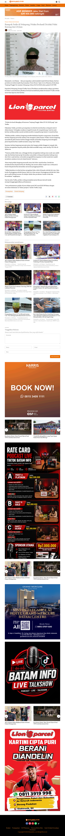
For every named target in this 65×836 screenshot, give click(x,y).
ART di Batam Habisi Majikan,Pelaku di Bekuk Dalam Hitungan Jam (11, 216)
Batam (6, 22)
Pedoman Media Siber (37, 828)
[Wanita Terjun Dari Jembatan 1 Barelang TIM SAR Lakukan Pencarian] (51, 208)
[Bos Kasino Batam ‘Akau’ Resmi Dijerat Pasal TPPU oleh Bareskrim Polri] (18, 568)
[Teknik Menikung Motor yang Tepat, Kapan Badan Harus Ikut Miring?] (18, 427)
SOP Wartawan (25, 828)
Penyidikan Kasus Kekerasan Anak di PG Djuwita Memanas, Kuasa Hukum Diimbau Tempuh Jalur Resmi (46, 437)
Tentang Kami (16, 828)
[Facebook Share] (46, 196)
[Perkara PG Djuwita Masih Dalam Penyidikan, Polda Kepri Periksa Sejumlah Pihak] (32, 208)
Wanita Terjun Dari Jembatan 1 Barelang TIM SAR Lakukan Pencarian (51, 216)
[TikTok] (38, 823)
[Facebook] (27, 823)
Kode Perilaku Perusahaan (52, 828)
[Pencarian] (59, 2)
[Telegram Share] (56, 196)
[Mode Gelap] (57, 2)
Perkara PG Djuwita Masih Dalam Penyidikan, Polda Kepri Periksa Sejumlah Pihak (32, 216)
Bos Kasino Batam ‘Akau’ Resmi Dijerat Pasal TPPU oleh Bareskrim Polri (17, 578)
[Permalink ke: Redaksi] (6, 30)
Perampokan (9, 191)
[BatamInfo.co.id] (15, 2)
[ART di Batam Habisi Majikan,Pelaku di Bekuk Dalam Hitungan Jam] (13, 208)
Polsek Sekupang (19, 191)
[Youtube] (32, 823)
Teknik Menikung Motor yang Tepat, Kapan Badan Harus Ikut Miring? (16, 436)
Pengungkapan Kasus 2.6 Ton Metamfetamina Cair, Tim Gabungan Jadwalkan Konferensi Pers (32, 233)
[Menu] (6, 1)
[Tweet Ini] (49, 196)
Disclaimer (33, 830)
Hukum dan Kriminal (13, 22)
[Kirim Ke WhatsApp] (59, 196)
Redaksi (10, 29)
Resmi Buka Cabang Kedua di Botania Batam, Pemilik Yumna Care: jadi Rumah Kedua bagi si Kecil (13, 233)
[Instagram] (30, 823)
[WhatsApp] (35, 823)
